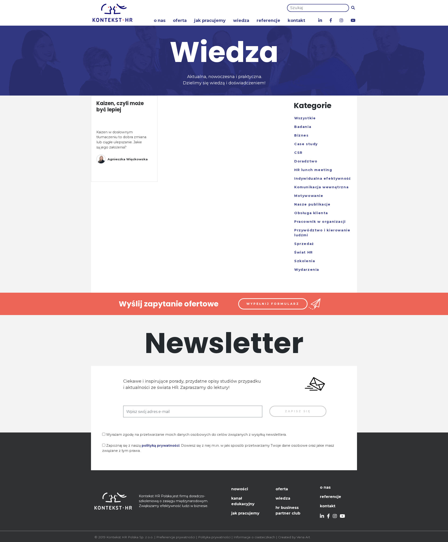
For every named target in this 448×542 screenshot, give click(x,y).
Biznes (301, 135)
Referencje (268, 20)
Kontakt (296, 20)
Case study (306, 144)
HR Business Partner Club (288, 510)
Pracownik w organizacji (320, 222)
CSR (298, 153)
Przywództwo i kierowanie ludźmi (322, 232)
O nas (159, 20)
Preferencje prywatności (175, 537)
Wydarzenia (306, 270)
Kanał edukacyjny (243, 501)
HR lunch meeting (313, 170)
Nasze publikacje (312, 204)
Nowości (239, 489)
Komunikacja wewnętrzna (321, 187)
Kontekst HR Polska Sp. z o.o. (129, 537)
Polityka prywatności (214, 537)
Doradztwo (305, 161)
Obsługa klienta (311, 213)
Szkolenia (304, 261)
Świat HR (303, 252)
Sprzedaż (304, 244)
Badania (302, 127)
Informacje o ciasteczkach (254, 537)
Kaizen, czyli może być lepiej (120, 106)
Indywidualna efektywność (322, 178)
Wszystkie (305, 118)
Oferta (180, 20)
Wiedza (241, 20)
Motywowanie (308, 196)
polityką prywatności (160, 445)
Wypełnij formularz (272, 303)
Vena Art (303, 537)
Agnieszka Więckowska (128, 159)
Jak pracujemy (210, 20)
